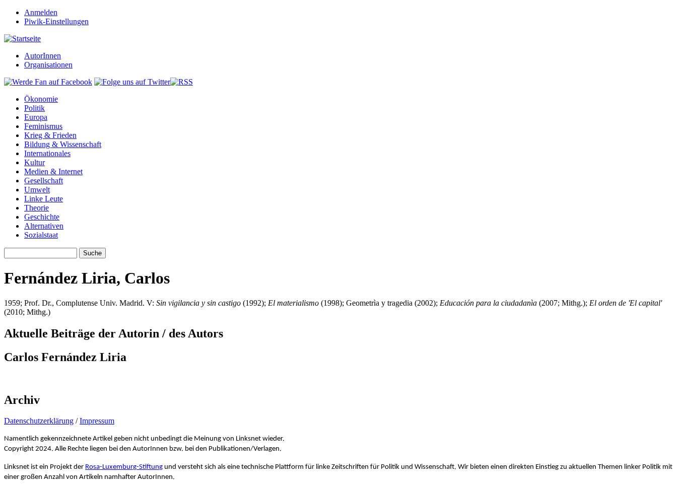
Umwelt (37, 189)
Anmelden (40, 12)
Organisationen (48, 64)
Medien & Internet (53, 171)
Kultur (34, 162)
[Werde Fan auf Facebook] (48, 82)
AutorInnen (42, 55)
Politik (34, 108)
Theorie (36, 207)
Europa (35, 117)
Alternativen (43, 226)
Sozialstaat (41, 235)
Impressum (97, 420)
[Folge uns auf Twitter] (132, 82)
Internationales (47, 153)
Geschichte (41, 217)
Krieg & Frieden (50, 135)
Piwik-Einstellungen (56, 21)
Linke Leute (43, 198)
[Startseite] (22, 38)
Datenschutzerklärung (39, 420)
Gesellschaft (43, 180)
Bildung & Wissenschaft (62, 144)
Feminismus (43, 126)
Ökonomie (41, 99)
